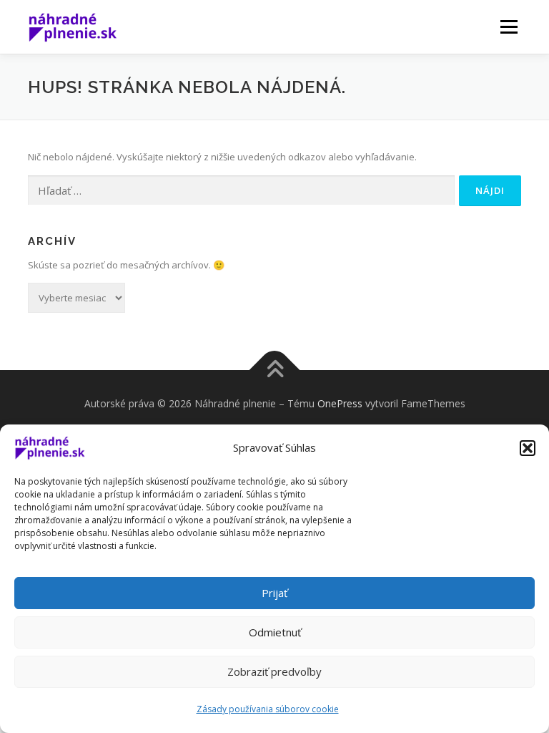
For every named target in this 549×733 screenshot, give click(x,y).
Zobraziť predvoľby (274, 671)
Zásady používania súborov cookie (268, 709)
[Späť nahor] (274, 370)
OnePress (339, 403)
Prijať (274, 593)
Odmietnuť (275, 632)
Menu (508, 26)
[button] (527, 448)
